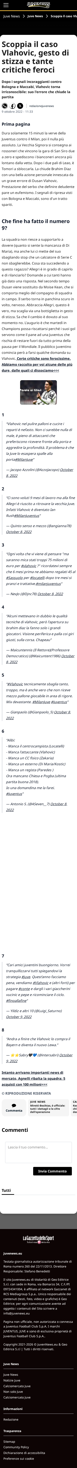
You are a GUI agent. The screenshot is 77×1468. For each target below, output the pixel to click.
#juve (25, 976)
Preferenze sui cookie (18, 1459)
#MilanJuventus (26, 515)
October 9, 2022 (18, 1016)
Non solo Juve (13, 1392)
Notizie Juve (11, 1380)
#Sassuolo (14, 577)
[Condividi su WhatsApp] (5, 106)
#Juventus (59, 702)
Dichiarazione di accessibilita (24, 1453)
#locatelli (37, 577)
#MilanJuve (24, 459)
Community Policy (16, 1447)
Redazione (10, 1419)
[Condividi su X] (20, 106)
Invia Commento (52, 1171)
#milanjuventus (48, 583)
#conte (24, 988)
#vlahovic (28, 565)
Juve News (11, 16)
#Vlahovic (15, 684)
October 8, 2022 (18, 531)
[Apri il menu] (6, 5)
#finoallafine (16, 1000)
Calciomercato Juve (17, 1386)
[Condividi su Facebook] (12, 106)
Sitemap (9, 1442)
